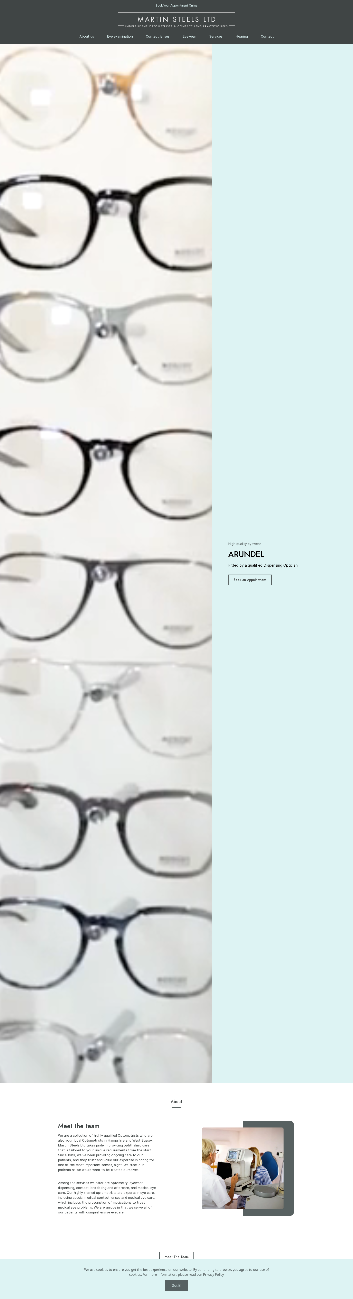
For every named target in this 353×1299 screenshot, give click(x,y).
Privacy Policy (213, 1274)
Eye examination (120, 36)
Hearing (242, 36)
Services (215, 36)
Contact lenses (158, 36)
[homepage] (176, 19)
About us (86, 36)
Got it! (176, 1285)
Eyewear (189, 36)
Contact (267, 36)
